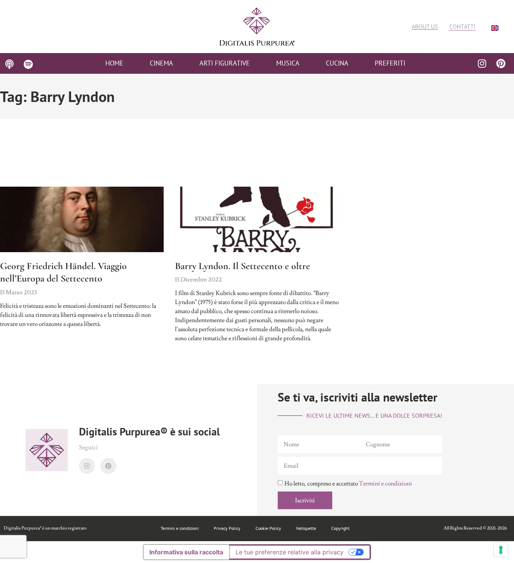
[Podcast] (9, 64)
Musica (288, 63)
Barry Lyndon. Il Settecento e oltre (242, 266)
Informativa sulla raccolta (186, 552)
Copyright (340, 528)
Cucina (337, 63)
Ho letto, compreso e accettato (348, 483)
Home (114, 63)
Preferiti (390, 63)
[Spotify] (28, 64)
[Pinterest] (500, 63)
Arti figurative (224, 63)
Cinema (161, 63)
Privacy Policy (227, 528)
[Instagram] (482, 63)
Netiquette (306, 528)
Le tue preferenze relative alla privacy (290, 552)
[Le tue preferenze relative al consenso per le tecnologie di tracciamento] (501, 550)
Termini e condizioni (385, 483)
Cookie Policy (268, 528)
